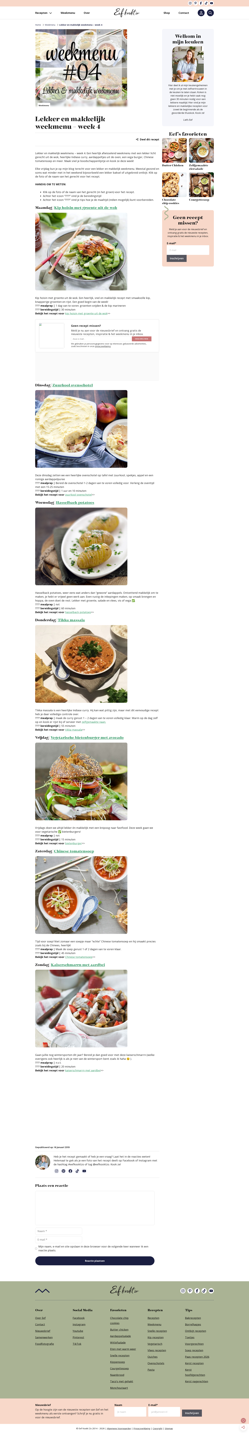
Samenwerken (44, 1337)
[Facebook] (201, 3)
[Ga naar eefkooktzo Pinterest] (63, 1171)
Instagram (79, 1324)
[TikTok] (206, 3)
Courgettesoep (119, 1368)
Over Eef (40, 1318)
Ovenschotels (156, 1363)
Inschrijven (177, 258)
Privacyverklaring (141, 1428)
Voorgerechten (194, 1344)
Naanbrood (117, 1375)
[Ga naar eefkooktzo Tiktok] (77, 1171)
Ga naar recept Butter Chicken (174, 154)
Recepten (41, 13)
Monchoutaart (119, 1388)
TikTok (77, 1344)
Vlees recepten (157, 1350)
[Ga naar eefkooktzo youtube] (84, 1171)
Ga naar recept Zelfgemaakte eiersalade (201, 154)
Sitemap (169, 1428)
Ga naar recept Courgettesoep (201, 188)
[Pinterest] (195, 3)
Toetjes (189, 1337)
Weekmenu (68, 13)
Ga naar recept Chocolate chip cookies (174, 188)
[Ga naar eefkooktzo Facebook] (70, 1171)
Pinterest (78, 1337)
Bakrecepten (193, 1318)
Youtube (78, 1331)
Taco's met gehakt (121, 1381)
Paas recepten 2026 (197, 1356)
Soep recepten (194, 1350)
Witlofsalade (118, 1342)
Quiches (152, 1356)
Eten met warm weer (123, 1349)
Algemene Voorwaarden (119, 1428)
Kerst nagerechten (196, 1381)
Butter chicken (119, 1329)
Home (38, 24)
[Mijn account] (201, 12)
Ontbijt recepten (195, 1331)
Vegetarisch (155, 1344)
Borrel (189, 1324)
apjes (197, 1324)
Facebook (79, 1318)
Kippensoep (117, 1362)
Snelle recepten (119, 1355)
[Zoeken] (210, 12)
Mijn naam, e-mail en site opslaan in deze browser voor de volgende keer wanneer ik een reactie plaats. (93, 1248)
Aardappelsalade (120, 1336)
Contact (40, 1324)
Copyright (157, 1428)
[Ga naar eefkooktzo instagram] (56, 1171)
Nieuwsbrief (42, 1331)
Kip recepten (156, 1337)
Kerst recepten (194, 1363)
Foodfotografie (44, 1344)
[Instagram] (190, 3)
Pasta (151, 1369)
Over (87, 13)
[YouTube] (211, 3)
